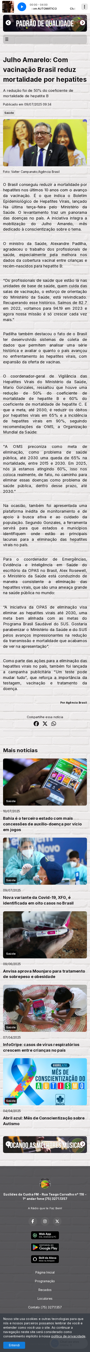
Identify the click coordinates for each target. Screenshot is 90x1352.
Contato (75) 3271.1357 (45, 1307)
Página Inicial (45, 1272)
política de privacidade (68, 1336)
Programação (45, 1281)
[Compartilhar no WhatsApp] (53, 724)
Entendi (14, 1345)
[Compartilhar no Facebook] (36, 724)
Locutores (45, 1298)
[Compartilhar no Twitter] (45, 724)
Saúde (9, 112)
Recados (45, 1290)
